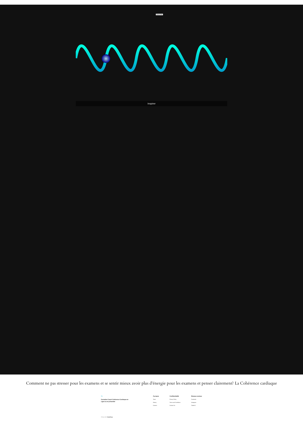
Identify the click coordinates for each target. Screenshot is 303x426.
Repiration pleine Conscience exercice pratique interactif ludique (149, 326)
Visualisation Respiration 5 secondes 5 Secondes (144, 373)
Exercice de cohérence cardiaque (140, 233)
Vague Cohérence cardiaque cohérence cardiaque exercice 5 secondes (151, 369)
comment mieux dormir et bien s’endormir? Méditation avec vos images (151, 188)
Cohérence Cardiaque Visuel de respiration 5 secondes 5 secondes (150, 153)
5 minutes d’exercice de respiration (140, 110)
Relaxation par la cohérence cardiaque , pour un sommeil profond (149, 322)
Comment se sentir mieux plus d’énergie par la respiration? (147, 223)
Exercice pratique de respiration (139, 268)
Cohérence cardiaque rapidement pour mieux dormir (145, 149)
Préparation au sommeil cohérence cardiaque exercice (146, 320)
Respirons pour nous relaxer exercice (141, 353)
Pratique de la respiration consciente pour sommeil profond (147, 309)
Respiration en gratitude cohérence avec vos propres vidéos (148, 334)
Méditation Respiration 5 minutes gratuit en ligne (144, 295)
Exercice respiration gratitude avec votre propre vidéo (146, 275)
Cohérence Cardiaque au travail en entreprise (143, 137)
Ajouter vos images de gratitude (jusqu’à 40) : (142, 14)
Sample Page (134, 355)
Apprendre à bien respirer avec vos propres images (145, 120)
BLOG (132, 133)
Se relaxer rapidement (136, 359)
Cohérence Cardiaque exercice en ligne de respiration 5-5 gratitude (150, 139)
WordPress (110, 417)
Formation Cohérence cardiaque (139, 283)
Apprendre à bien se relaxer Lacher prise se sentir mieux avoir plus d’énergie (153, 127)
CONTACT (133, 227)
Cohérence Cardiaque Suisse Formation (142, 151)
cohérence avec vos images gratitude (141, 135)
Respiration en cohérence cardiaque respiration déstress (147, 332)
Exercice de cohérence (137, 231)
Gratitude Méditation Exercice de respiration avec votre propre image (150, 289)
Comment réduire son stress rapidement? (142, 198)
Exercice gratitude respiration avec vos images (144, 260)
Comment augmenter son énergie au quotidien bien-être (146, 161)
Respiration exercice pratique (138, 340)
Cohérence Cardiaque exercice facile (141, 141)
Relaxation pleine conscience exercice (141, 324)
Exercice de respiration (137, 242)
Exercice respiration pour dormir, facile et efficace (145, 277)
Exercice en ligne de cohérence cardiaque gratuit (144, 254)
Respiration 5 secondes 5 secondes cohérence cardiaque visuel (149, 328)
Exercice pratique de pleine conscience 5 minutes (144, 266)
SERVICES (133, 365)
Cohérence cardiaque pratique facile (140, 147)
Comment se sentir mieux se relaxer (141, 225)
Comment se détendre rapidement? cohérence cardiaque (147, 217)
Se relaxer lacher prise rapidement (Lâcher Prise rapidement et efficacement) (153, 357)
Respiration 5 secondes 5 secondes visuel (142, 330)
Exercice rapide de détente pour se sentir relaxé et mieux (147, 270)
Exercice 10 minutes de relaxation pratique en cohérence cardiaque (150, 229)
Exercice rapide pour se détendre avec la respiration (145, 272)
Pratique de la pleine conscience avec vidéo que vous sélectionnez (150, 303)
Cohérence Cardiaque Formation (139, 143)
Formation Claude (135, 281)
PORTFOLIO (134, 301)
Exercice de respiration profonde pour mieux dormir (145, 252)
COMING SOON (135, 155)
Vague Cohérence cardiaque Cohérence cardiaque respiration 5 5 (149, 371)
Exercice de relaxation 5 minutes (140, 240)
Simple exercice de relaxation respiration (142, 367)
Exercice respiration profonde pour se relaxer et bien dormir (147, 279)
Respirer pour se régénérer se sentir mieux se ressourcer (147, 351)
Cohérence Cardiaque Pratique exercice (142, 145)
